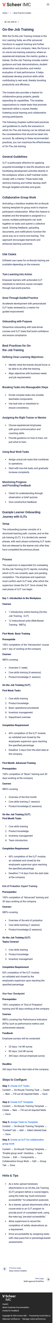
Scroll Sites (44, 1316)
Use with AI (12, 22)
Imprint (5, 1304)
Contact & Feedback (10, 1311)
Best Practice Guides (22, 13)
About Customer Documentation (15, 1307)
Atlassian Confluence (11, 1319)
